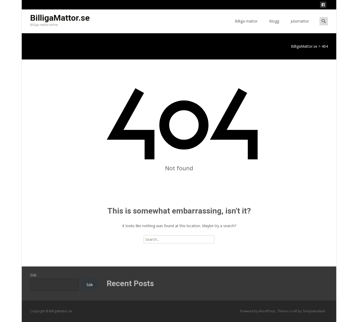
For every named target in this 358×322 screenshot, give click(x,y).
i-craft (293, 311)
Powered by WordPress (258, 311)
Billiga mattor (246, 21)
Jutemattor (300, 21)
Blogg (274, 21)
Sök (33, 274)
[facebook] (323, 5)
